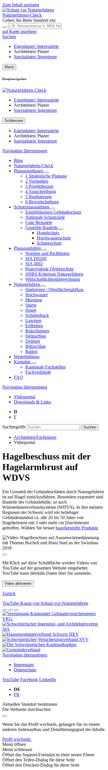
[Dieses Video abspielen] (4, 554)
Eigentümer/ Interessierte (36, 46)
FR (17, 694)
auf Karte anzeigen (19, 31)
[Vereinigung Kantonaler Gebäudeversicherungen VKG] (54, 618)
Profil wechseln (17, 739)
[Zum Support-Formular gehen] (4, 610)
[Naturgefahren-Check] (24, 90)
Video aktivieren (18, 583)
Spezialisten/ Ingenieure (35, 56)
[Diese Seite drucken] (16, 610)
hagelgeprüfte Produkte (77, 527)
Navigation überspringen (24, 150)
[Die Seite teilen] (10, 610)
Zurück (9, 593)
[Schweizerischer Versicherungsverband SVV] (45, 639)
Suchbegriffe (14, 426)
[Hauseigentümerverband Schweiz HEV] (40, 634)
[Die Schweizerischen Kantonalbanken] (39, 644)
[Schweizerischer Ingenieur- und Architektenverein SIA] (54, 629)
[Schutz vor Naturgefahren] (28, 9)
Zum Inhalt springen (20, 4)
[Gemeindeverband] (21, 649)
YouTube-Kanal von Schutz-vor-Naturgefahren (45, 603)
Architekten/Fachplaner (35, 437)
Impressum (24, 664)
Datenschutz (25, 669)
